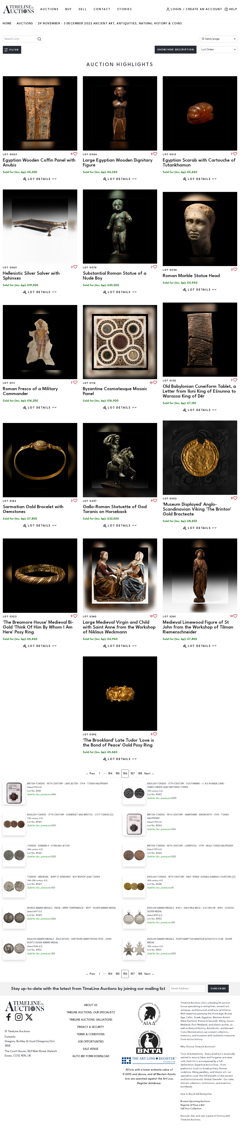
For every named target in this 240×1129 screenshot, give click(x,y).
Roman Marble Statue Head (191, 275)
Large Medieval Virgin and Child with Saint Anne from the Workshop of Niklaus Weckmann (119, 627)
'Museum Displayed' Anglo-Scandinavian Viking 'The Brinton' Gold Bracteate (197, 509)
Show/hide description (175, 49)
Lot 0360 (90, 616)
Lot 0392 (90, 734)
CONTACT (102, 9)
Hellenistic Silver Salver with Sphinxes (31, 276)
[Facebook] (8, 1017)
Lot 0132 (169, 380)
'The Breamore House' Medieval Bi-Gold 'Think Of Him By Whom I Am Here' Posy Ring (38, 627)
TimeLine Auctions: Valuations (90, 1019)
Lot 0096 (170, 270)
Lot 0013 (169, 154)
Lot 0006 (90, 154)
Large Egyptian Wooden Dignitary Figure (117, 163)
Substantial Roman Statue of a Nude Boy (114, 276)
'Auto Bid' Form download (90, 1056)
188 (140, 773)
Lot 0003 (10, 154)
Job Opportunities (91, 1041)
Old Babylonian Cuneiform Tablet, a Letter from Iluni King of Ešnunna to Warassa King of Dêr (199, 391)
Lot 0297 (90, 501)
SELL (83, 9)
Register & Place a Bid (192, 1105)
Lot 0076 (90, 267)
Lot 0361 (169, 616)
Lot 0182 (9, 501)
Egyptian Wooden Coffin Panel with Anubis (39, 163)
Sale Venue (90, 1049)
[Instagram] (18, 1017)
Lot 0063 (10, 267)
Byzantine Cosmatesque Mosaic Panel (115, 391)
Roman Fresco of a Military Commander (30, 391)
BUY (68, 9)
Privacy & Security (90, 1027)
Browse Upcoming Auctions (195, 1101)
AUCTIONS (49, 9)
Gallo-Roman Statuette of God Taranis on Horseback (115, 509)
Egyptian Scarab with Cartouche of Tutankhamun (199, 163)
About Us (90, 1005)
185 (118, 773)
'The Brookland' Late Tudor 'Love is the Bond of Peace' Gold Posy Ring (118, 743)
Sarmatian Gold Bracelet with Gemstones (33, 509)
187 (132, 773)
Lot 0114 (89, 383)
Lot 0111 (9, 383)
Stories (124, 9)
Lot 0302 (170, 498)
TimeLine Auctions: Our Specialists (90, 1012)
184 (110, 773)
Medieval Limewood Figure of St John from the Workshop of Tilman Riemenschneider (198, 627)
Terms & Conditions (91, 1034)
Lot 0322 (10, 616)
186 (125, 773)
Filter (14, 49)
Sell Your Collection (191, 1108)
